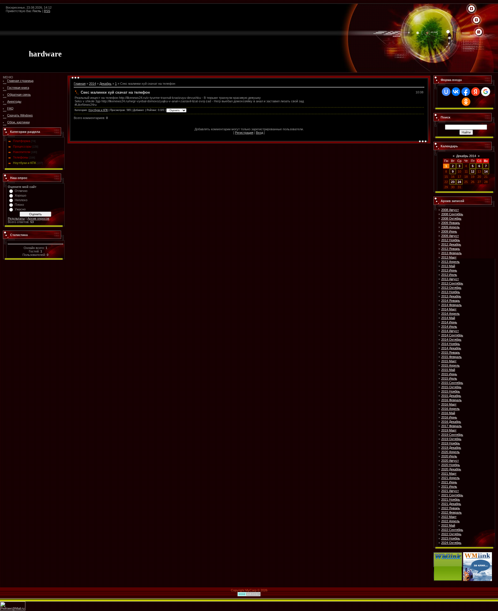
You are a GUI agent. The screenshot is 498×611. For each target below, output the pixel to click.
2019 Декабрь (451, 447)
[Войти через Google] (485, 91)
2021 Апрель (450, 478)
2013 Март (448, 257)
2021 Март (448, 473)
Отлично (21, 191)
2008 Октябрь (451, 218)
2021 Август (450, 491)
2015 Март (448, 361)
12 (472, 171)
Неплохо (21, 200)
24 (459, 182)
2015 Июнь (449, 374)
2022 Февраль (451, 512)
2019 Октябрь (451, 439)
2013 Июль (449, 274)
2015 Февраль (451, 357)
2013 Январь (450, 248)
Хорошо (20, 195)
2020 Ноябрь (450, 465)
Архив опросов (38, 218)
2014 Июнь (449, 322)
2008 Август (450, 210)
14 (486, 171)
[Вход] (478, 32)
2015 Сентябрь (452, 382)
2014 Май (448, 318)
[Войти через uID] (446, 91)
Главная (80, 83)
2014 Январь (450, 300)
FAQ (10, 108)
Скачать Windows (20, 115)
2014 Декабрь (451, 348)
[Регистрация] (476, 20)
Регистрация (244, 132)
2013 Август (450, 279)
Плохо (19, 204)
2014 (92, 83)
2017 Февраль (451, 426)
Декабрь (105, 83)
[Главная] (471, 9)
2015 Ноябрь (450, 391)
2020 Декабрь (451, 469)
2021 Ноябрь (450, 499)
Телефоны (20, 157)
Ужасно (20, 209)
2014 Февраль (451, 305)
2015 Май (448, 369)
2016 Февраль (451, 400)
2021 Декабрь (451, 504)
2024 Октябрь (451, 542)
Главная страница (20, 80)
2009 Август (450, 235)
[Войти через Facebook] (465, 91)
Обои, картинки (18, 122)
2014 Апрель (450, 313)
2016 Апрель (450, 408)
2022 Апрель (450, 521)
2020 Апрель (450, 452)
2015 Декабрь (451, 395)
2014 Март (448, 309)
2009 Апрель (450, 227)
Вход (259, 132)
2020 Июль (449, 456)
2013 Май (448, 266)
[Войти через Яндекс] (475, 91)
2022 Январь (450, 508)
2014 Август (450, 331)
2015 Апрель (450, 365)
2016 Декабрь (451, 421)
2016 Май (448, 413)
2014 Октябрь (451, 339)
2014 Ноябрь (450, 344)
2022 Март (448, 516)
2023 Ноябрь (450, 538)
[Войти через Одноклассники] (466, 101)
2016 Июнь (449, 417)
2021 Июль (449, 486)
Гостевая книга (18, 87)
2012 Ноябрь (450, 240)
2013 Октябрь (451, 287)
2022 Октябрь (451, 534)
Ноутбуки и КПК (24, 163)
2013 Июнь (449, 270)
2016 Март (448, 404)
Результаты (16, 218)
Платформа (21, 141)
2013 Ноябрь (450, 292)
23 (452, 182)
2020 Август (450, 460)
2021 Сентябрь (452, 495)
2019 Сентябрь (452, 434)
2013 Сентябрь (452, 283)
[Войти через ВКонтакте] (456, 91)
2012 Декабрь (451, 244)
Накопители (21, 152)
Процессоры (22, 146)
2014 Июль (449, 326)
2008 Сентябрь (452, 214)
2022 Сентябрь (452, 529)
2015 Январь (450, 352)
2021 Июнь (449, 482)
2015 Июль (449, 378)
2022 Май (448, 525)
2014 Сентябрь (452, 335)
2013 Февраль (451, 253)
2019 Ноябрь (450, 443)
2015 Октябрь (451, 387)
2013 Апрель (450, 261)
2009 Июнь (449, 231)
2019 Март (448, 430)
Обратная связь (19, 94)
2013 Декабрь (451, 296)
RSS (47, 11)
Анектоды (14, 101)
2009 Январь (450, 223)
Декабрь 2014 (466, 156)
